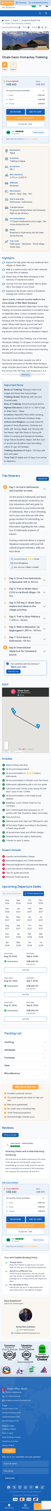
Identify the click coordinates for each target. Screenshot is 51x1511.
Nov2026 (40, 902)
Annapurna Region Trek (30, 20)
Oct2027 (29, 927)
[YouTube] (36, 1487)
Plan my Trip (9, 1508)
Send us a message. (31, 139)
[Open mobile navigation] (46, 13)
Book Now (15, 112)
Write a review (10, 1135)
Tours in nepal (7, 1433)
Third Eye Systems (30, 1495)
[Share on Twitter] (42, 27)
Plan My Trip (25, 124)
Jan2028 (18, 935)
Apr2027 (7, 918)
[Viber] (31, 1487)
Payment (9, 1450)
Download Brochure (10, 27)
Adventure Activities (10, 1441)
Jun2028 (29, 944)
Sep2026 (18, 902)
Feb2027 (29, 910)
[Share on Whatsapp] (46, 27)
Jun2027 (29, 918)
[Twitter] (14, 1487)
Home (7, 20)
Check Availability (25, 118)
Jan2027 (18, 910)
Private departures (35, 893)
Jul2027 (40, 918)
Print (25, 27)
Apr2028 (7, 944)
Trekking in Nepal (9, 1429)
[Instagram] (20, 1487)
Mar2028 (40, 935)
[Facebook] (8, 1487)
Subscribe (10, 1478)
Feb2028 (29, 935)
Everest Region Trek (10, 1408)
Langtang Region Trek (11, 1417)
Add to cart (35, 112)
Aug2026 (7, 902)
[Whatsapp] (25, 1487)
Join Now (25, 970)
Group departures (13, 893)
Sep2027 (18, 927)
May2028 (18, 944)
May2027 (18, 918)
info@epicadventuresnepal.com (18, 1400)
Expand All (42, 478)
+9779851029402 (12, 1396)
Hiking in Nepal (8, 1445)
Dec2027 (7, 935)
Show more (25, 375)
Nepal (15, 20)
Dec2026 (7, 910)
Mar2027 (40, 910)
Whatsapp (25, 1508)
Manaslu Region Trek (10, 1421)
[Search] (40, 13)
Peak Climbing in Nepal (11, 1437)
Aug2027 (7, 927)
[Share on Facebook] (39, 27)
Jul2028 (40, 944)
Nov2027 (40, 927)
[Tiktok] (42, 1487)
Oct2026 (29, 902)
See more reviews (10, 1182)
